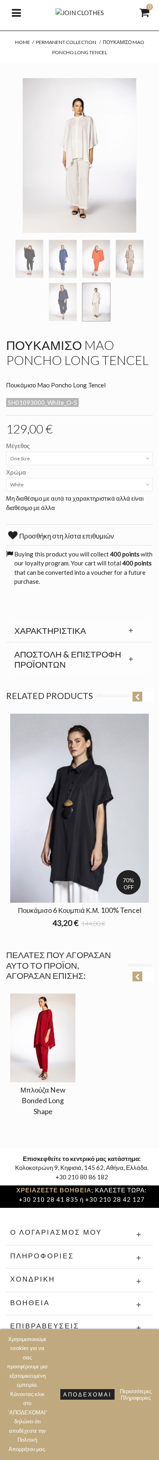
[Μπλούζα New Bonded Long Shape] (42, 1038)
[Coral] (96, 259)
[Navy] (63, 302)
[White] (96, 302)
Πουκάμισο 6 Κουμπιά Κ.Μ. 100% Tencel (79, 910)
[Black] (29, 259)
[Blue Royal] (63, 259)
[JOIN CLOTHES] (79, 11)
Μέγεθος (18, 445)
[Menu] (16, 12)
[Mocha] (129, 259)
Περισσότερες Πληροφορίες (136, 1394)
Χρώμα (16, 472)
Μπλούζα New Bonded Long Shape (42, 1100)
